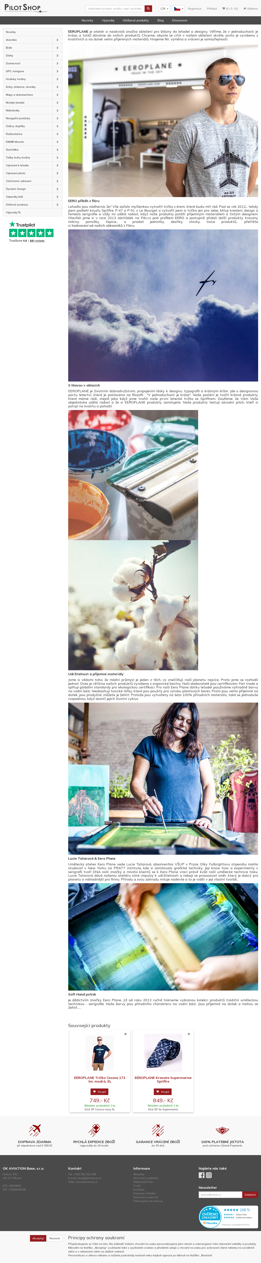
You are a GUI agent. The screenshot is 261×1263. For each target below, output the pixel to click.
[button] (57, 40)
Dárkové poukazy (17, 204)
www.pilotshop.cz (86, 1182)
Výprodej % (13, 212)
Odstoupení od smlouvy (148, 1201)
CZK (162, 8)
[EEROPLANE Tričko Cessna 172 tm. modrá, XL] (100, 1053)
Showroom (179, 20)
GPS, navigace (15, 71)
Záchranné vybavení (18, 181)
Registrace (194, 8)
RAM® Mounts (15, 142)
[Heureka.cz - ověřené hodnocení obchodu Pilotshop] (228, 1216)
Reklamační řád (143, 1182)
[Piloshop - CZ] (178, 9)
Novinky (87, 20)
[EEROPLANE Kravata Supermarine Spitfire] (163, 1053)
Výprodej (108, 20)
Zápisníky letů (14, 196)
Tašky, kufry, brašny (18, 157)
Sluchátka (12, 149)
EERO (179, 218)
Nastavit (54, 1238)
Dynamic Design (16, 189)
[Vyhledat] (148, 8)
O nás (137, 1185)
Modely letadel (15, 102)
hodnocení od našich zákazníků (97, 225)
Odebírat (250, 1194)
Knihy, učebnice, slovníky (21, 87)
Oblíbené (252, 8)
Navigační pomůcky (18, 118)
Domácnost (13, 63)
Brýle (9, 47)
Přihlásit (212, 8)
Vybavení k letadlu (17, 165)
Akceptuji (38, 1238)
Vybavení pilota (15, 173)
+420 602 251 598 (85, 1174)
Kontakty (138, 1189)
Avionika (11, 40)
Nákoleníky (12, 110)
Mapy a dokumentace (19, 94)
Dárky (9, 55)
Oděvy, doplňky (15, 126)
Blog (160, 20)
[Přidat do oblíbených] (125, 1034)
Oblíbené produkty (136, 20)
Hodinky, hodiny (16, 79)
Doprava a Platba (144, 1193)
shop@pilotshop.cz (89, 1178)
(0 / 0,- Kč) (231, 8)
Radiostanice (14, 134)
